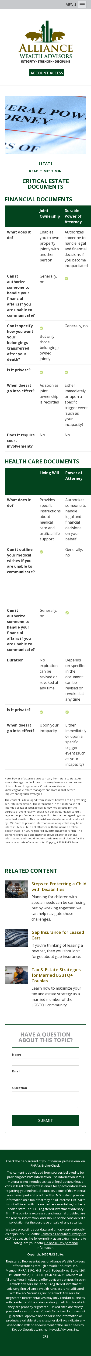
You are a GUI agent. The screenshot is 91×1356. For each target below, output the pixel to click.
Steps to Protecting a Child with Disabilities (59, 886)
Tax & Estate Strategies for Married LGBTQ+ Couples (56, 975)
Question (19, 1088)
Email (16, 1071)
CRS (45, 1336)
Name (16, 1054)
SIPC (31, 1270)
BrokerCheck (51, 1165)
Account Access (47, 73)
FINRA (22, 1270)
